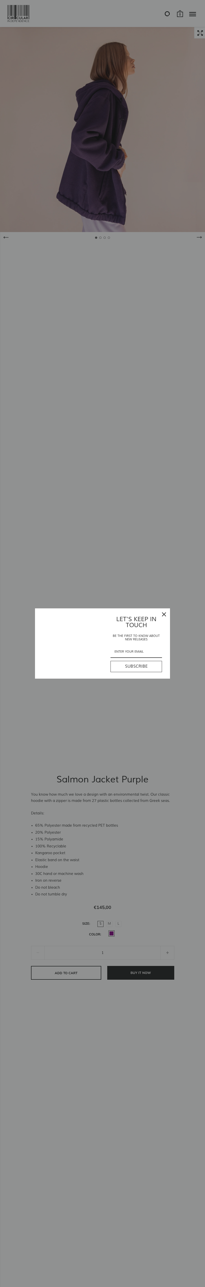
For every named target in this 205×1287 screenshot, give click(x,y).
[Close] (164, 614)
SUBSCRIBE (136, 666)
